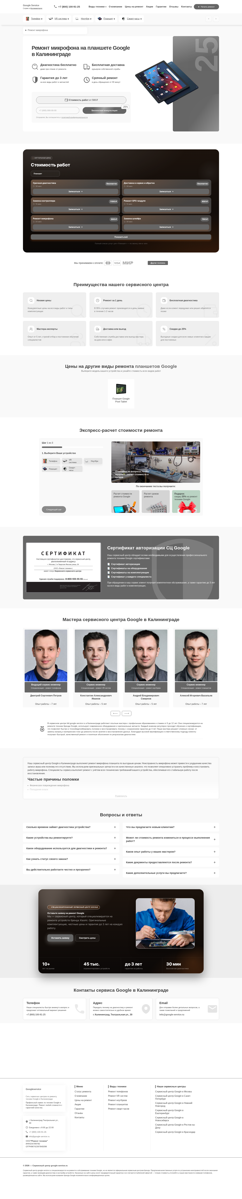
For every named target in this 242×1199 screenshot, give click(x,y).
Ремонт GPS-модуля (135, 200)
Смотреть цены (87, 938)
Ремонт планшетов (118, 1104)
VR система (60, 19)
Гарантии (161, 6)
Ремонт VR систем (117, 1096)
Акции (149, 6)
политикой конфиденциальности (74, 117)
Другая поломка (158, 263)
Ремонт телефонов (118, 1091)
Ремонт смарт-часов (118, 1109)
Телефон (35, 19)
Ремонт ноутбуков (117, 1100)
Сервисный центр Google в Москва (173, 1091)
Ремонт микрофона (43, 218)
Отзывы (173, 6)
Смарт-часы (133, 19)
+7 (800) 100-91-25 (69, 6)
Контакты (186, 6)
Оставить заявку (60, 938)
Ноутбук (85, 19)
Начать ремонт (208, 7)
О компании (115, 6)
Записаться (74, 191)
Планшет (108, 19)
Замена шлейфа (132, 218)
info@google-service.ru (171, 1014)
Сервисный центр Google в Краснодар (175, 1132)
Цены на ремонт (134, 6)
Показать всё (121, 237)
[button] (115, 713)
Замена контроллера (44, 200)
